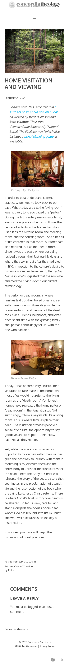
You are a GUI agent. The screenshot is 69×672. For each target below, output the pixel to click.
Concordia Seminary (39, 642)
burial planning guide (38, 136)
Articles (9, 566)
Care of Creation (23, 566)
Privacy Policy (47, 646)
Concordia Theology (16, 629)
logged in (34, 607)
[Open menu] (34, 18)
